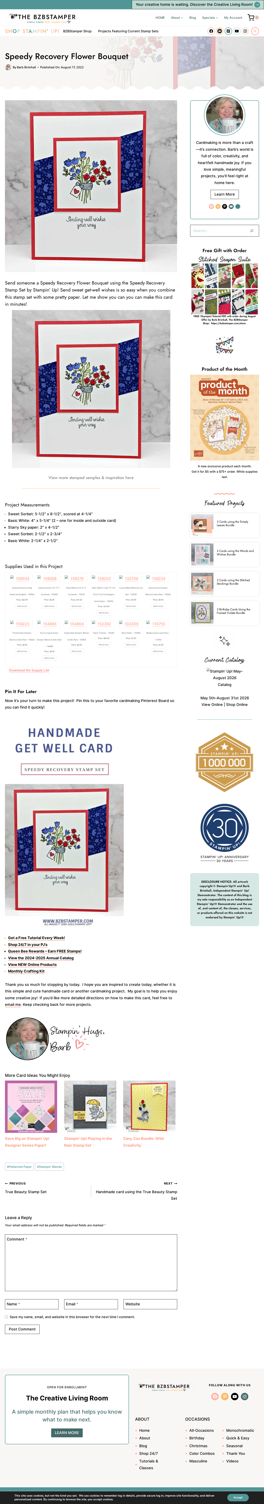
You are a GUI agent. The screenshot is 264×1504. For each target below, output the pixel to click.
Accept (238, 1497)
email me (13, 1004)
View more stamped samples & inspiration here (91, 478)
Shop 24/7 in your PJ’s (27, 944)
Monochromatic (240, 1430)
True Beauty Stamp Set (26, 1188)
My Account (233, 18)
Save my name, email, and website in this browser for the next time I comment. (72, 1317)
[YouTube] (236, 31)
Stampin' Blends (49, 1166)
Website (132, 1304)
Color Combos (202, 1453)
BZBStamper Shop (77, 31)
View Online (212, 704)
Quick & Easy (237, 1438)
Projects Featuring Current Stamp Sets (128, 31)
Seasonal (234, 1446)
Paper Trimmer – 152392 (103, 633)
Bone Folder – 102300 (131, 633)
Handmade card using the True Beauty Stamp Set (136, 1191)
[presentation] (202, 525)
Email (72, 1304)
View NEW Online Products (32, 964)
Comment (17, 1239)
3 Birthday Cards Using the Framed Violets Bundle (233, 611)
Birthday (196, 1438)
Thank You (235, 1453)
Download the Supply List (29, 670)
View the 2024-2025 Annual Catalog (41, 958)
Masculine (198, 1461)
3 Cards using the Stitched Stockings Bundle (233, 582)
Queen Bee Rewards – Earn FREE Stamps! (45, 951)
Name (13, 1304)
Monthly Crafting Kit (26, 971)
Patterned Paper (19, 1166)
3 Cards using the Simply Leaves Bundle (232, 523)
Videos (232, 1461)
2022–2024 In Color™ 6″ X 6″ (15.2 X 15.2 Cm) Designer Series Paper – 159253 (104, 594)
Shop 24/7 (148, 1453)
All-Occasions (201, 1430)
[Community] (219, 31)
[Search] (252, 231)
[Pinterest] (228, 31)
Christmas (198, 1446)
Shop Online (237, 704)
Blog (192, 18)
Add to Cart (22, 606)
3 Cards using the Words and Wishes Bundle (235, 552)
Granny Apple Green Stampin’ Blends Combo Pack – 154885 (49, 640)
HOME (160, 18)
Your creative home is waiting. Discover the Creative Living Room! (194, 4)
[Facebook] (211, 31)
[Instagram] (245, 31)
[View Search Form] (255, 31)
